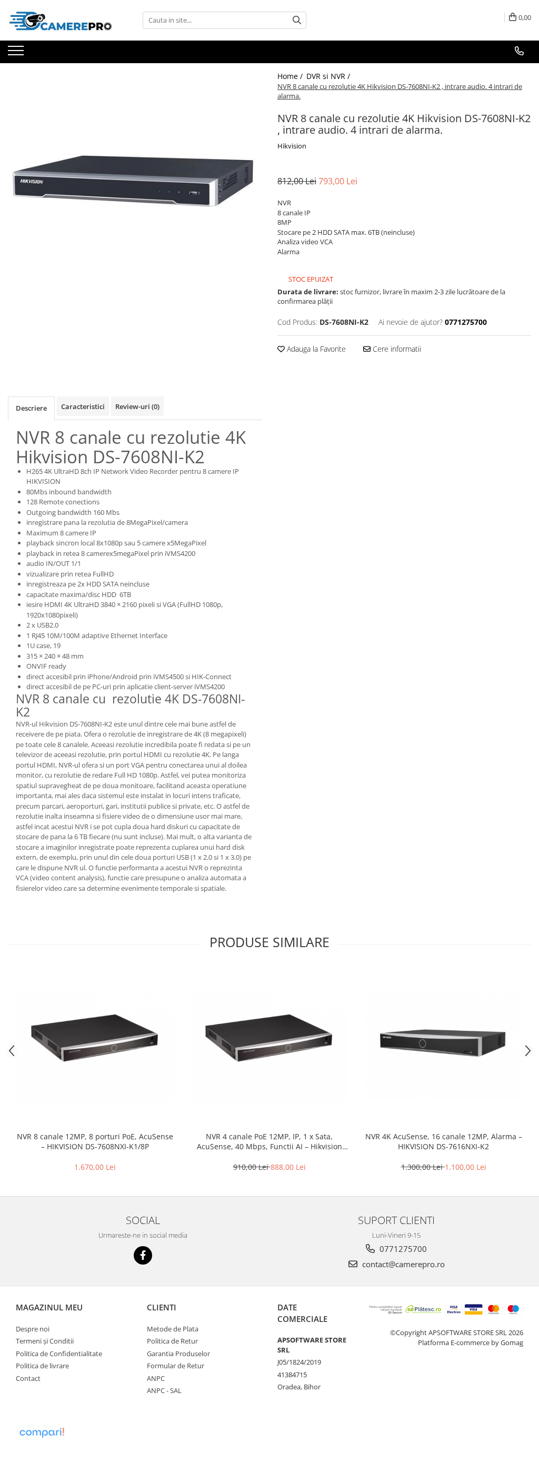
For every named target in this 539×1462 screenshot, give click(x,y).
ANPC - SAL (164, 1390)
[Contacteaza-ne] (519, 51)
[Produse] (17, 54)
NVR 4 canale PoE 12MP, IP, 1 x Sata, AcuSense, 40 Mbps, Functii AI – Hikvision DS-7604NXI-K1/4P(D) (269, 1141)
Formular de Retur (175, 1365)
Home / (291, 76)
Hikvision (291, 146)
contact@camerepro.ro (402, 1264)
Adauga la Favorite (315, 349)
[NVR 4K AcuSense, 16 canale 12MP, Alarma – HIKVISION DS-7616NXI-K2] (444, 1046)
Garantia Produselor (178, 1353)
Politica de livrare (42, 1365)
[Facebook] (143, 1255)
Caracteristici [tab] (83, 406)
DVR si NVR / (329, 76)
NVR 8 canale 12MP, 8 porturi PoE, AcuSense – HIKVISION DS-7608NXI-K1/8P (95, 1141)
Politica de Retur (172, 1341)
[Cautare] (296, 20)
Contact (28, 1378)
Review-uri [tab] (137, 406)
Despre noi (32, 1329)
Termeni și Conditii (45, 1341)
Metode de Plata (172, 1329)
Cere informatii (396, 349)
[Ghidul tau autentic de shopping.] (41, 1433)
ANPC (156, 1378)
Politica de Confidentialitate (59, 1353)
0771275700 (402, 1249)
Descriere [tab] (31, 408)
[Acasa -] (60, 20)
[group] (135, 190)
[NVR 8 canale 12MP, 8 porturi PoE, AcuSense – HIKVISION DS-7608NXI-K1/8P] (95, 1047)
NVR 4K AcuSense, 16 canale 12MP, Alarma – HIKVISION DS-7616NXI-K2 (443, 1141)
